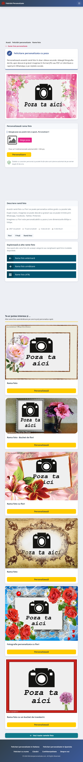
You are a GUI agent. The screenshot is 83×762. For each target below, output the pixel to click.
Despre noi (64, 751)
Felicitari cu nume (21, 751)
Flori (10, 235)
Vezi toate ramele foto (43, 735)
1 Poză (17, 235)
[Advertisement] (41, 24)
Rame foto (36, 42)
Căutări (35, 751)
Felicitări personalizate (21, 42)
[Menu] (79, 3)
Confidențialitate (49, 751)
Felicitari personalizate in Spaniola (57, 747)
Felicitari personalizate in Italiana (25, 747)
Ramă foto (28, 235)
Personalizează (41, 390)
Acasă (8, 42)
